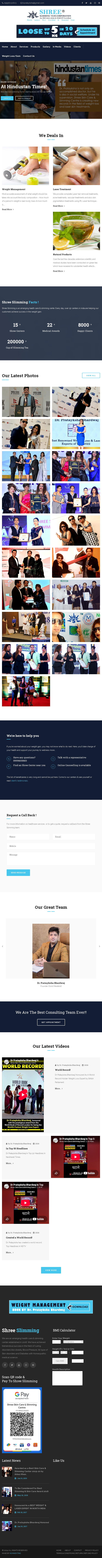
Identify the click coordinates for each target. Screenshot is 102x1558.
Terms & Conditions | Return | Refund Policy (77, 1553)
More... (58, 1088)
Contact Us (29, 56)
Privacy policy (92, 1550)
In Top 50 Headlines (17, 1148)
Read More (7, 209)
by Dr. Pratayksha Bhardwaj (68, 1065)
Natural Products (62, 254)
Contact (78, 1550)
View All (91, 375)
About (14, 47)
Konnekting (15, 1553)
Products (35, 47)
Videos (67, 47)
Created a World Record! (19, 1237)
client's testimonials (19, 781)
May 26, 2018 (22, 1495)
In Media (57, 47)
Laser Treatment (62, 189)
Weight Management (13, 189)
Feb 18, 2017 (22, 1512)
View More (51, 1270)
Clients (77, 47)
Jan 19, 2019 (22, 1478)
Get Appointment (51, 1022)
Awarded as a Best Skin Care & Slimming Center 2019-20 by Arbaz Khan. (30, 1471)
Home (5, 47)
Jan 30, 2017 (22, 1526)
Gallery (46, 47)
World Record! (63, 1069)
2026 (86, 1065)
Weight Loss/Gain (11, 56)
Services (24, 47)
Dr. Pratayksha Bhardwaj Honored (32, 1522)
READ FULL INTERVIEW (24, 98)
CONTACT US (7, 98)
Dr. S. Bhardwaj (51, 983)
